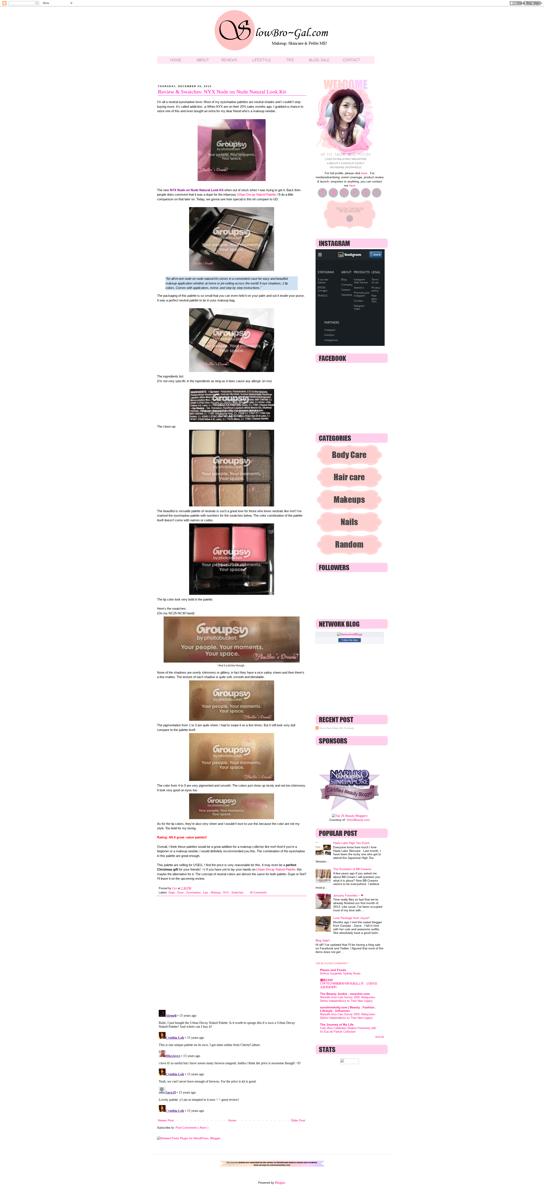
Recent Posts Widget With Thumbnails (337, 728)
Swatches (237, 892)
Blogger (280, 1182)
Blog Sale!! (323, 940)
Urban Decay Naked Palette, (276, 869)
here (364, 173)
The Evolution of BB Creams (352, 869)
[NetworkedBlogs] (349, 634)
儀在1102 (326, 980)
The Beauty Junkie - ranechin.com (345, 993)
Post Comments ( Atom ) (192, 1127)
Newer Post (166, 1120)
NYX (226, 892)
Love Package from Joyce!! (351, 918)
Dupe (172, 892)
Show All (379, 1037)
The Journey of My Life (337, 1024)
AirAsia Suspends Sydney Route (340, 973)
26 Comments (258, 892)
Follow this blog (349, 640)
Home (232, 1120)
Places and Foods (333, 970)
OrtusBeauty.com (358, 819)
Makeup (216, 892)
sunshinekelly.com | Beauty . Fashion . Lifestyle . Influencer (348, 1009)
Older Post (298, 1120)
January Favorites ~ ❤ (348, 895)
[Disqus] (231, 951)
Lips (206, 892)
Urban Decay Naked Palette (256, 194)
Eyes (181, 892)
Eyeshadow (193, 892)
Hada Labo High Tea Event (351, 843)
